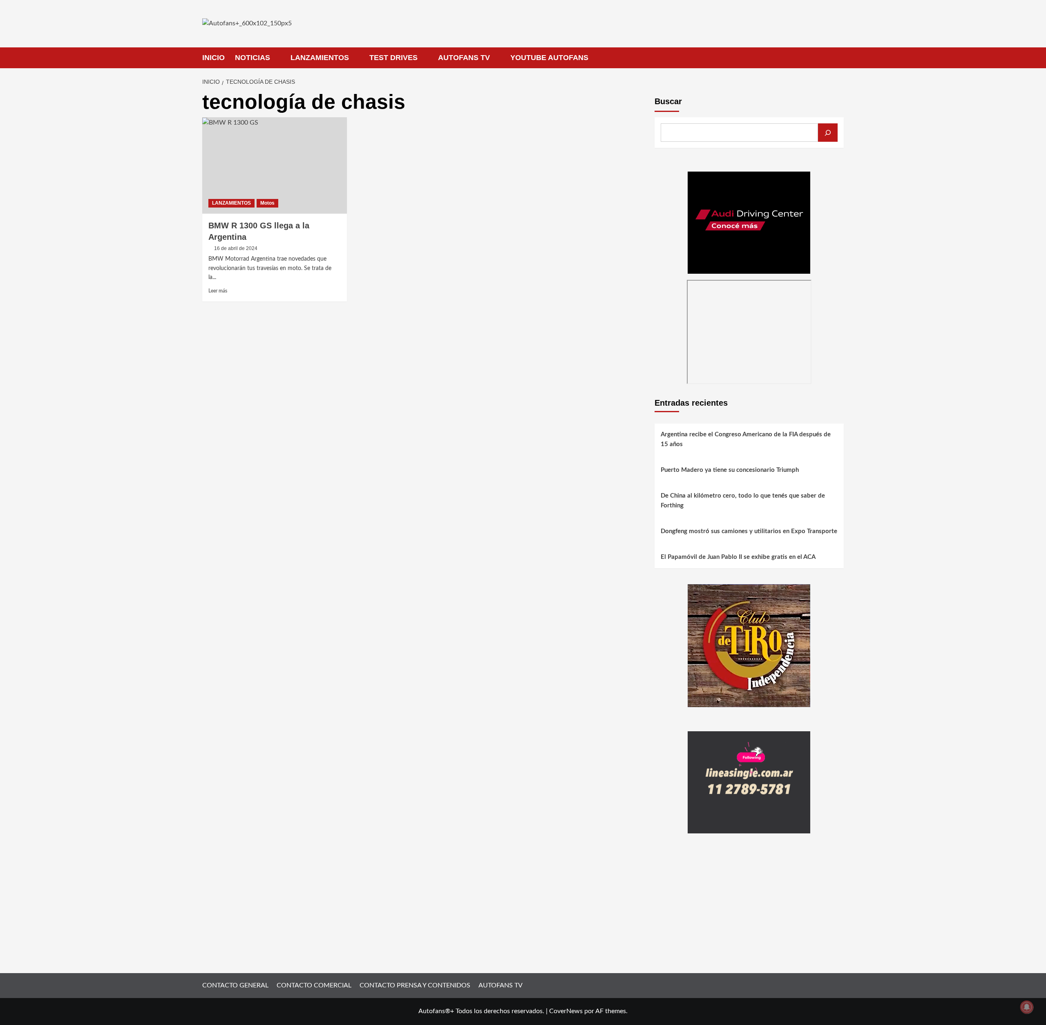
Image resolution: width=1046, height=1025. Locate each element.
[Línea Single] (749, 782)
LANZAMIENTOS (320, 58)
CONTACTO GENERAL (235, 985)
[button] (839, 58)
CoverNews (566, 1011)
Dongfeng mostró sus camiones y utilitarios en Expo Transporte (749, 532)
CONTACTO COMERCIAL (314, 985)
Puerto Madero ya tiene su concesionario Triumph (730, 470)
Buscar (668, 101)
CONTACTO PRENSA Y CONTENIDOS (415, 985)
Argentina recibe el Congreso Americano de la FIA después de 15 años (746, 440)
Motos (267, 203)
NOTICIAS (252, 58)
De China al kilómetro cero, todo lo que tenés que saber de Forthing (743, 501)
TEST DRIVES (393, 58)
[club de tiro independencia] (749, 645)
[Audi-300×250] (749, 222)
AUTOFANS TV (464, 58)
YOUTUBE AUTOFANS (549, 58)
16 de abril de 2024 (235, 248)
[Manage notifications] (1026, 1007)
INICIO (213, 58)
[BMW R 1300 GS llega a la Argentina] (274, 165)
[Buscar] (828, 132)
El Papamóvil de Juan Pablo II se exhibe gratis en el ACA (738, 557)
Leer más (217, 290)
